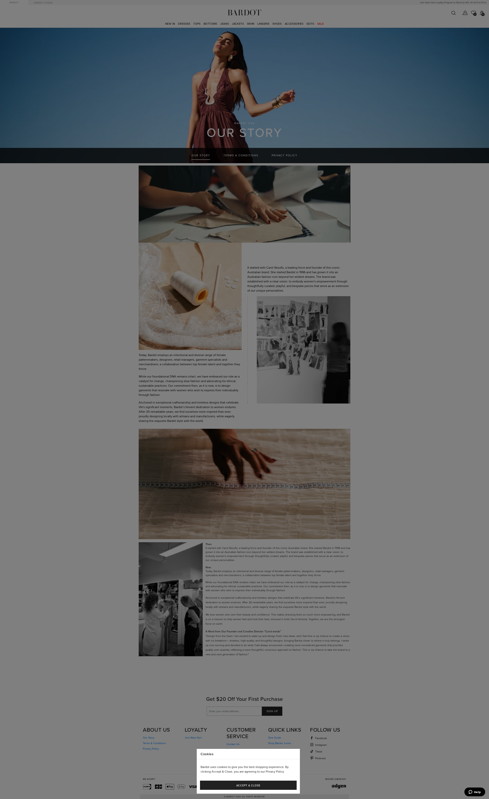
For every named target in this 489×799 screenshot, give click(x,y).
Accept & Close (248, 786)
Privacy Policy (275, 772)
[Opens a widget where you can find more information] (474, 792)
